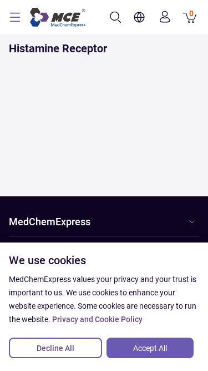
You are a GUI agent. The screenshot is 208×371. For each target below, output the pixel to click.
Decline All (55, 348)
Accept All (150, 348)
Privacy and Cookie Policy (97, 319)
